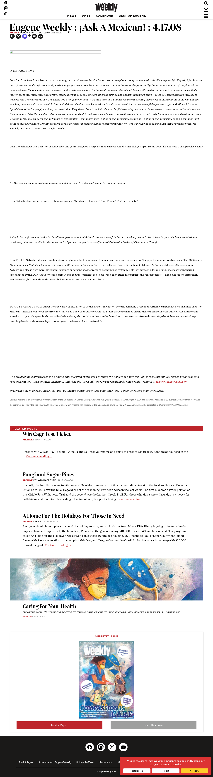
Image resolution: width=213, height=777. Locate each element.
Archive (15, 32)
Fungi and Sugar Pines (48, 474)
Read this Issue (153, 725)
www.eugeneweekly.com (171, 381)
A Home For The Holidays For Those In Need (74, 515)
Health (27, 616)
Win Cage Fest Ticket (47, 434)
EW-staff (30, 32)
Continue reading (39, 456)
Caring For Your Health (49, 606)
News (37, 521)
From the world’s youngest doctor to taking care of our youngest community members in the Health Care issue (101, 612)
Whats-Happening (45, 480)
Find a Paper (59, 725)
